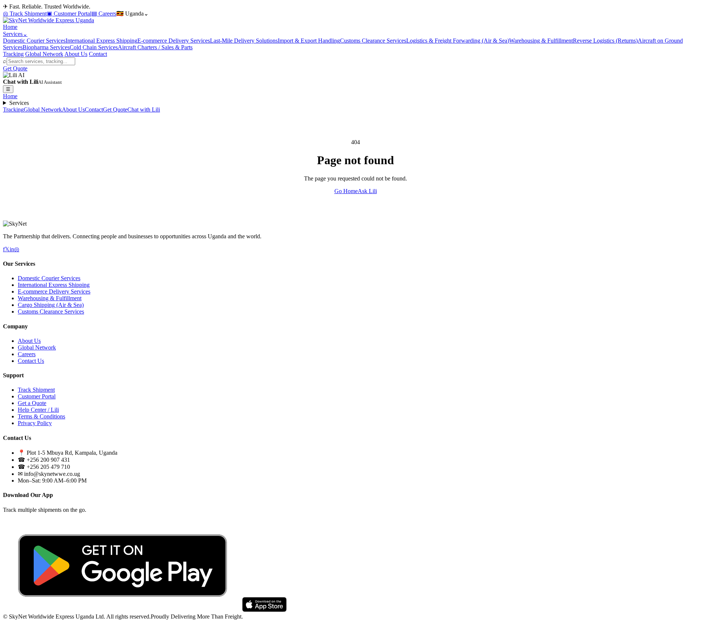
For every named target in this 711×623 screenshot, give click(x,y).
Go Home (346, 191)
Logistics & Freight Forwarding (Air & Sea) (457, 40)
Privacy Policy (35, 423)
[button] (355, 78)
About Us (75, 54)
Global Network (44, 54)
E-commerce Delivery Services (173, 40)
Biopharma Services (46, 47)
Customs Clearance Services (373, 40)
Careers (27, 354)
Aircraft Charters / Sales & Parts (155, 47)
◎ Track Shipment (25, 13)
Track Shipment (36, 390)
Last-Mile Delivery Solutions (244, 40)
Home (10, 27)
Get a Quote (32, 403)
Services (19, 103)
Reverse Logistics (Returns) (605, 40)
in (12, 249)
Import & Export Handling (309, 40)
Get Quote (15, 68)
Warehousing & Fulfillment (541, 40)
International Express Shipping (101, 40)
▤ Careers (103, 13)
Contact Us (31, 361)
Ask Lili (367, 191)
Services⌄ (15, 34)
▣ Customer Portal (69, 13)
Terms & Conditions (41, 416)
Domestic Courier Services (34, 40)
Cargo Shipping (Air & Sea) (51, 305)
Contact (98, 54)
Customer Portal (37, 396)
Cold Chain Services (94, 47)
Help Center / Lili (38, 410)
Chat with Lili (143, 109)
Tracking (13, 54)
